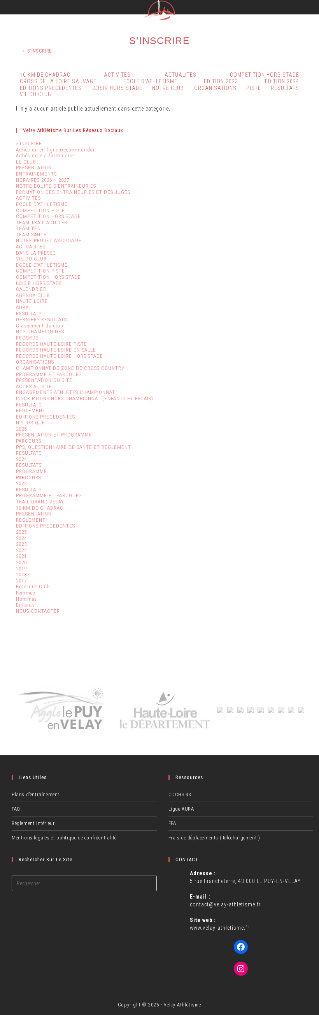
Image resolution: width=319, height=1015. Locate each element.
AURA (22, 307)
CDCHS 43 (179, 794)
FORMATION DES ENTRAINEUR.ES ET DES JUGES (73, 192)
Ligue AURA (181, 809)
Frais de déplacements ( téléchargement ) (214, 838)
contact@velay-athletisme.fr (225, 904)
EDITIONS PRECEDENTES (45, 417)
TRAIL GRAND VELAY (40, 502)
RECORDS (27, 338)
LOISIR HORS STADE (116, 88)
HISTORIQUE (30, 423)
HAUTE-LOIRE (32, 301)
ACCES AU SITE (34, 386)
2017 (21, 581)
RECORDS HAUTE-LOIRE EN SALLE (56, 350)
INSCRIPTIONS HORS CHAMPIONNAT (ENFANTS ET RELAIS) (84, 398)
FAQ (16, 809)
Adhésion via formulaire (45, 155)
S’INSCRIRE (39, 51)
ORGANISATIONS (215, 88)
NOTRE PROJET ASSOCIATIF (48, 240)
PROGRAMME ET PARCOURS (49, 374)
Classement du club (39, 326)
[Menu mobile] (312, 8)
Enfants (25, 605)
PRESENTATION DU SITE (44, 380)
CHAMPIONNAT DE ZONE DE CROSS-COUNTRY (70, 368)
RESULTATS (285, 88)
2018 (21, 574)
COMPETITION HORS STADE (48, 216)
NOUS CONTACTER (38, 611)
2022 (21, 550)
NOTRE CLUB (168, 88)
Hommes (26, 599)
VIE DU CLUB (35, 94)
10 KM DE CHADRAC (39, 508)
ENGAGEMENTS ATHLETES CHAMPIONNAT (65, 392)
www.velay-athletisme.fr (219, 928)
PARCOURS (28, 441)
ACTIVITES (117, 75)
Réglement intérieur (33, 823)
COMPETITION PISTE (40, 210)
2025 (21, 429)
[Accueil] (18, 51)
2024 (21, 459)
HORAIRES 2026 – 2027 (42, 180)
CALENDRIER (31, 289)
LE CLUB (26, 162)
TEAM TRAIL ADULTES (41, 222)
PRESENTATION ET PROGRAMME (54, 435)
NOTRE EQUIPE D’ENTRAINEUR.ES (56, 186)
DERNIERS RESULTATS (41, 319)
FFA (172, 823)
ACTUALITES (31, 247)
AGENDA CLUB (33, 295)
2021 (21, 556)
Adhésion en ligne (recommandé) (55, 150)
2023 (21, 483)
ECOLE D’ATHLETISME (42, 204)
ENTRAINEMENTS (36, 174)
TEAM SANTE (31, 234)
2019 (21, 569)
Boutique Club (33, 586)
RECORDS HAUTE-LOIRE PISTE (51, 344)
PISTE (253, 88)
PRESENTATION (34, 168)
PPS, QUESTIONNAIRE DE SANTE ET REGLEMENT (73, 447)
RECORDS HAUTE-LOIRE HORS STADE (59, 356)
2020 (21, 562)
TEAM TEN (28, 228)
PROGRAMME (31, 471)
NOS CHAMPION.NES (40, 331)
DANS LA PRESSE (36, 253)
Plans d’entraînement (36, 794)
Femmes (25, 593)
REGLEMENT (31, 410)
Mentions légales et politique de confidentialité (64, 838)
